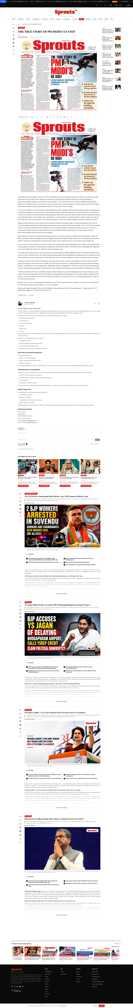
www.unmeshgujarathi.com (30, 422)
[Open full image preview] (59, 76)
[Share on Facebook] (57, 117)
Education (47, 993)
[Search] (3, 5)
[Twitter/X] (23, 986)
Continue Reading (23, 485)
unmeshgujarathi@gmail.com (28, 420)
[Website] (99, 303)
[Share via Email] (50, 117)
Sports (94, 19)
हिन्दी (115, 5)
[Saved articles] (96, 5)
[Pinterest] (13, 46)
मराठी (110, 5)
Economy (75, 19)
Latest (51, 19)
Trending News (35, 19)
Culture (27, 19)
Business (88, 19)
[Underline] (23, 439)
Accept (101, 1005)
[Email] (13, 31)
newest (96, 444)
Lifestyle (78, 981)
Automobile (20, 19)
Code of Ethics (95, 971)
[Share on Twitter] (67, 117)
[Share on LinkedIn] (60, 117)
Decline (95, 1005)
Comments (21, 428)
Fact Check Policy (96, 976)
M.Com (33, 358)
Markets (78, 974)
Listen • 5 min (24, 117)
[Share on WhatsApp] (47, 117)
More (120, 5)
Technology (79, 976)
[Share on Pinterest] (64, 117)
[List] (25, 439)
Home (13, 19)
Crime (100, 19)
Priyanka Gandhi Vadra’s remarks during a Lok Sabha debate (47, 796)
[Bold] (19, 439)
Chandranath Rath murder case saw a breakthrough (40, 582)
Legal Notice (95, 979)
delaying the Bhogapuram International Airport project (86, 686)
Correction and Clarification (98, 981)
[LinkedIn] (13, 42)
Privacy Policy (63, 1005)
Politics (81, 19)
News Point (44, 19)
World (46, 996)
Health (106, 19)
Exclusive (58, 19)
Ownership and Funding (97, 984)
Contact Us (94, 986)
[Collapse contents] (98, 554)
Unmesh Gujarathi (22, 37)
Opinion (78, 979)
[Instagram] (13, 35)
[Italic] (21, 439)
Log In (128, 5)
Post (97, 439)
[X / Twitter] (13, 50)
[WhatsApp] (13, 28)
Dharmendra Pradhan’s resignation (33, 907)
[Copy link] (13, 53)
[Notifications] (100, 5)
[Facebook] (13, 39)
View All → (118, 943)
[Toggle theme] (104, 5)
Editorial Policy (95, 974)
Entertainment (66, 19)
